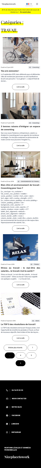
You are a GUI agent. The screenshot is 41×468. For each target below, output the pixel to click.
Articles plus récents (15, 348)
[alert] (20, 390)
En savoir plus (25, 12)
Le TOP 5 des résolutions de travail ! (18, 324)
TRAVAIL (36, 264)
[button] (29, 3)
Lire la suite (20, 87)
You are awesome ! (10, 71)
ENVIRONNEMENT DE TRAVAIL (30, 181)
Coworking (35, 67)
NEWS (37, 321)
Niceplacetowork (9, 4)
